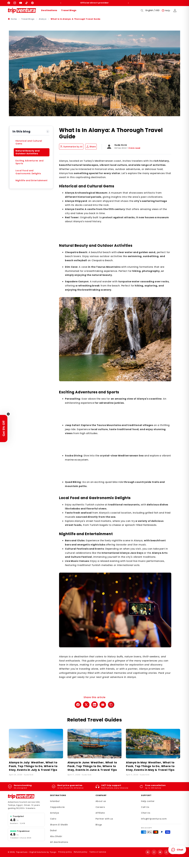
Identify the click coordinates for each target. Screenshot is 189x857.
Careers (100, 807)
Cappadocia (57, 807)
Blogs (99, 824)
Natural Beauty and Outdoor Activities (27, 152)
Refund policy (80, 852)
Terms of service (97, 852)
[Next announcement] (128, 3)
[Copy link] (111, 704)
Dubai (53, 830)
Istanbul (55, 801)
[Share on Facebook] (78, 704)
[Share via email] (103, 704)
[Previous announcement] (60, 3)
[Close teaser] (8, 414)
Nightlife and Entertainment (32, 180)
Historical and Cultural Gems (29, 142)
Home (14, 19)
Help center (148, 801)
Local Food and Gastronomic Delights (28, 172)
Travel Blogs (68, 10)
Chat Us (145, 812)
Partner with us (104, 818)
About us (101, 801)
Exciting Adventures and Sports (30, 162)
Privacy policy (65, 852)
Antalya (54, 812)
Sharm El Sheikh (59, 824)
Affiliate (100, 812)
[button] (142, 10)
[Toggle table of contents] (47, 131)
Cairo (53, 818)
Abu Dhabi (56, 836)
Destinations (49, 10)
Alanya (42, 19)
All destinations (59, 842)
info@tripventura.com (154, 818)
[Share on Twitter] (86, 704)
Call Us (145, 807)
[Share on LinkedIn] (94, 704)
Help (167, 10)
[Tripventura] (21, 796)
